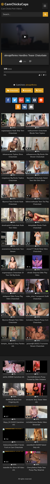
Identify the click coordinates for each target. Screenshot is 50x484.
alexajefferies (31, 85)
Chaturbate (14, 90)
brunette (28, 90)
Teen (40, 90)
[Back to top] (42, 477)
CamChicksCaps (16, 4)
